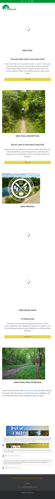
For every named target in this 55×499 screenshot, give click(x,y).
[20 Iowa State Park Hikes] (23, 348)
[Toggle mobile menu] (52, 5)
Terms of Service (38, 478)
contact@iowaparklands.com (29, 487)
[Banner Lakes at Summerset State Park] (21, 174)
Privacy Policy (21, 478)
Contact (14, 478)
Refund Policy (29, 478)
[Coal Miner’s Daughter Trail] (23, 90)
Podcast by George (30, 390)
